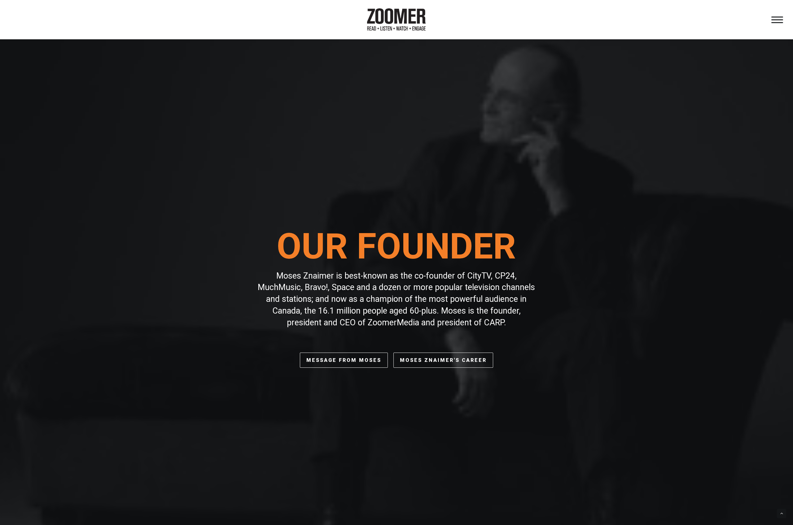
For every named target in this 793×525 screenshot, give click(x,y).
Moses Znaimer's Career (443, 360)
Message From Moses (343, 360)
